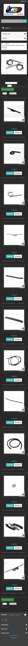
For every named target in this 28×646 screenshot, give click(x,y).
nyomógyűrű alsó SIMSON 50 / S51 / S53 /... (14, 498)
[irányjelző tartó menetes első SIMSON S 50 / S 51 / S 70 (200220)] (14, 194)
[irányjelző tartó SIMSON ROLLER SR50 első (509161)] (14, 527)
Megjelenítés (4, 85)
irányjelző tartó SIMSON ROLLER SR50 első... (14, 539)
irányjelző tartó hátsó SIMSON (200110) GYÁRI (14, 124)
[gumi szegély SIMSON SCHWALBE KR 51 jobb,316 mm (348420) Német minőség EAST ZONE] (14, 320)
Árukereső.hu (14, 637)
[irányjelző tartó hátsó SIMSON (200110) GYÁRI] (14, 111)
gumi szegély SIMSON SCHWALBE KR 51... (14, 332)
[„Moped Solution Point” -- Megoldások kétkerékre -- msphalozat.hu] (14, 10)
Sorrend (3, 82)
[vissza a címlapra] (2, 44)
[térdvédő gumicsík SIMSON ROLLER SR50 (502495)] (14, 443)
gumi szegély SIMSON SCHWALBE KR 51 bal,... (14, 290)
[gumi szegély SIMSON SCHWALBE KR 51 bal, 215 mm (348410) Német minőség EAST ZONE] (14, 277)
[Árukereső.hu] (14, 636)
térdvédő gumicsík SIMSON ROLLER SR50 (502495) (14, 456)
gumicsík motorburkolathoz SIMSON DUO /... (14, 372)
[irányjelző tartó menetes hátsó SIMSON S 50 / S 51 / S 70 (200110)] (14, 235)
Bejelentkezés (23, 1)
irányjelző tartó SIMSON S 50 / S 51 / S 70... (14, 581)
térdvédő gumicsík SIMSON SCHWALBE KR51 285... (14, 414)
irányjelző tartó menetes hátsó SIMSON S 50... (14, 247)
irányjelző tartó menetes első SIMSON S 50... (14, 206)
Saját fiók (4, 629)
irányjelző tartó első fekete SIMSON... (14, 165)
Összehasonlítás (21, 137)
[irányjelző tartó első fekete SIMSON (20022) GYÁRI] (14, 154)
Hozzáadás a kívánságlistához (9, 137)
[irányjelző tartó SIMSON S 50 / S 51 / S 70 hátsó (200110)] (14, 569)
